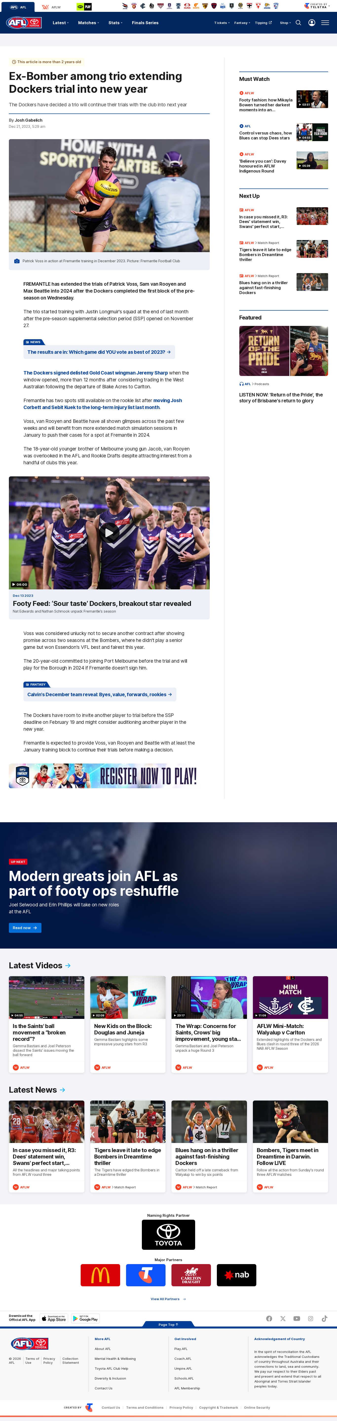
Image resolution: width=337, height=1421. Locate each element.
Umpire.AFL (183, 1368)
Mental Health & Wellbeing (115, 1359)
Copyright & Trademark (218, 1407)
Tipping (261, 23)
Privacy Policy (49, 1361)
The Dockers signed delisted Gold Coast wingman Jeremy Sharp (95, 373)
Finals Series (145, 22)
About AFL (103, 1349)
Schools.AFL (184, 1378)
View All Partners (165, 1299)
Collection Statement (70, 1361)
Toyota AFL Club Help (111, 1368)
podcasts (262, 384)
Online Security (257, 1407)
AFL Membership (187, 1388)
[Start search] (298, 23)
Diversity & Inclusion (110, 1378)
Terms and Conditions (145, 1407)
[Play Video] (109, 533)
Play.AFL (180, 1349)
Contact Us (103, 1388)
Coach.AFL (182, 1359)
